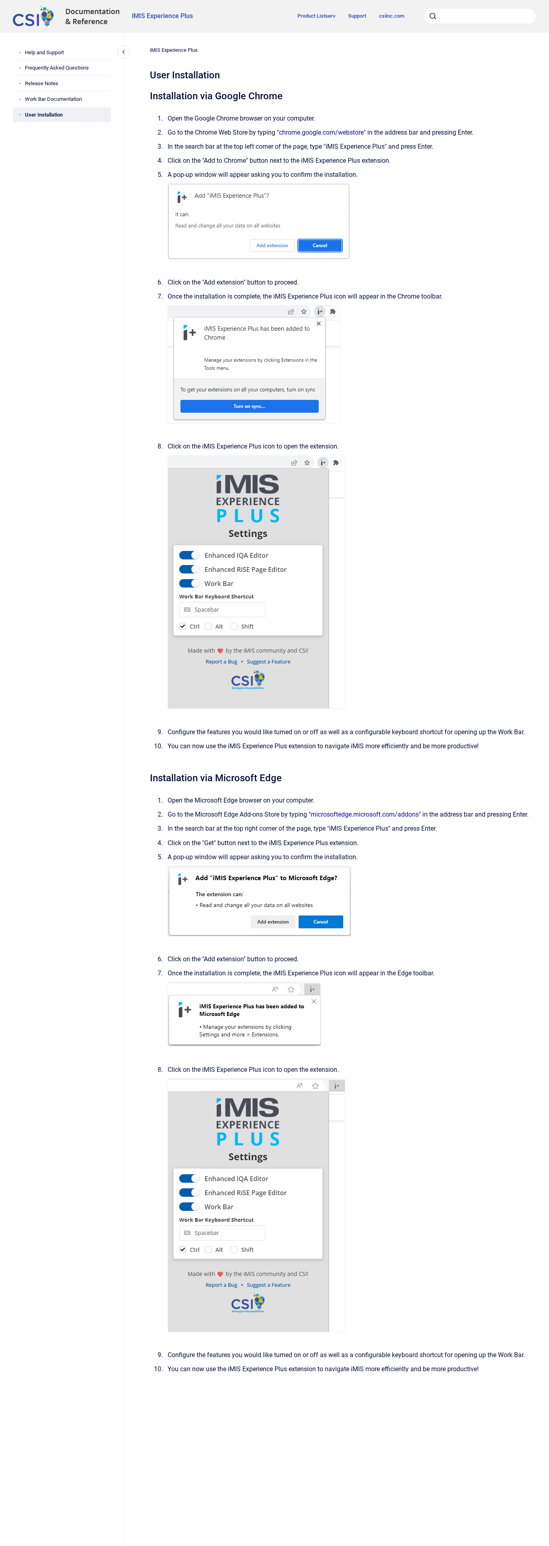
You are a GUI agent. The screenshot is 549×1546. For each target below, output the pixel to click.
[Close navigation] (123, 51)
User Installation (44, 115)
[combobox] (480, 16)
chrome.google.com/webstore (321, 132)
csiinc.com (391, 16)
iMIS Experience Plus (162, 16)
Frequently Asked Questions (57, 68)
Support (357, 16)
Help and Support (44, 52)
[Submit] (432, 16)
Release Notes (41, 83)
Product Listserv (316, 16)
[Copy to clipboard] (146, 95)
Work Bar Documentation (53, 99)
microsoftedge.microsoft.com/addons (365, 814)
